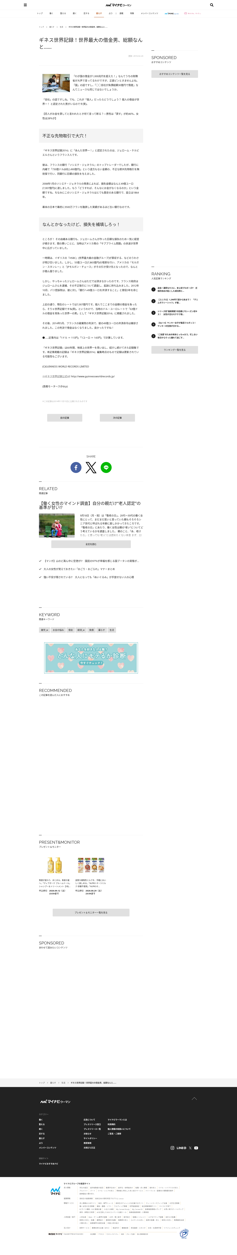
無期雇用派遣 (179, 1220)
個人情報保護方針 (142, 1234)
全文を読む (91, 544)
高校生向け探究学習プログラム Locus (109, 1198)
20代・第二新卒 (115, 1217)
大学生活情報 (174, 1203)
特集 (132, 13)
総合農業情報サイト (149, 1206)
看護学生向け (111, 1188)
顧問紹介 (100, 1220)
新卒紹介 (127, 1217)
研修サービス (84, 1228)
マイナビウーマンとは (117, 1119)
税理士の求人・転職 (87, 1220)
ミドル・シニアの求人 (106, 1191)
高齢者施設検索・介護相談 (139, 1212)
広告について (89, 1119)
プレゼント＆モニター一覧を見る (91, 912)
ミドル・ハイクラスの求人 (168, 1188)
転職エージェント (139, 1217)
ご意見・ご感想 (114, 1133)
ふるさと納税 (109, 1209)
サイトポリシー (90, 1138)
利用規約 (111, 1124)
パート (92, 1191)
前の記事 (64, 417)
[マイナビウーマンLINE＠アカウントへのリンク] (181, 1148)
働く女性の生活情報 (87, 1206)
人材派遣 (83, 1217)
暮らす (99, 13)
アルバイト (84, 1191)
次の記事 (117, 417)
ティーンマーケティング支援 (156, 1203)
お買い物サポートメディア (174, 1209)
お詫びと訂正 (89, 1147)
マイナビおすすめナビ (48, 1163)
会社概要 (93, 1234)
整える (63, 13)
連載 (121, 13)
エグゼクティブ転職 (155, 1217)
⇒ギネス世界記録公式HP (56, 376)
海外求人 (152, 1188)
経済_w (81, 629)
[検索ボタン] (212, 5)
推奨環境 (87, 1143)
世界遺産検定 (134, 1206)
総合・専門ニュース (105, 1203)
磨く (75, 13)
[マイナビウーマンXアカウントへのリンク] (190, 1148)
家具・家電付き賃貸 (87, 1212)
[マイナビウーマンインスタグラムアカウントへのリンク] (172, 1148)
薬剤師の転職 (111, 1220)
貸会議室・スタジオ (138, 1228)
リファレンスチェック (172, 1228)
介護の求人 (84, 1223)
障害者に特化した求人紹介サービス (130, 1191)
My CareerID (137, 1209)
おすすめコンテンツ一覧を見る (174, 73)
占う (111, 13)
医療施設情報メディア (153, 1209)
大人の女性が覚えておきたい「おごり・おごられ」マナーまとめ (79, 569)
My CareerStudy (123, 1209)
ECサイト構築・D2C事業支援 (90, 1209)
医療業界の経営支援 (97, 1223)
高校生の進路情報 (86, 1198)
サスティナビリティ (112, 1234)
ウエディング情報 (120, 1206)
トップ (40, 13)
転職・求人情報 (141, 1188)
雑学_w (44, 629)
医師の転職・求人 (152, 1220)
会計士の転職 (170, 1217)
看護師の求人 (123, 1220)
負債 (91, 629)
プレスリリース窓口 (92, 1124)
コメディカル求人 (137, 1220)
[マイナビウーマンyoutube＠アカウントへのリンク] (196, 1148)
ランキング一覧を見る (175, 349)
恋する (86, 13)
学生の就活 (84, 1188)
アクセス (101, 1234)
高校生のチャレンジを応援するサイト (130, 1203)
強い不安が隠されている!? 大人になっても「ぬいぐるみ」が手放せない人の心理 (88, 577)
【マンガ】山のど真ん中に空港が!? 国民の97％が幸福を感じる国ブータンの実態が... (91, 561)
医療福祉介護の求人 (87, 1194)
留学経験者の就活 (96, 1188)
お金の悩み (58, 629)
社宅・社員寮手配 (154, 1228)
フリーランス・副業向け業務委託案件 (159, 1191)
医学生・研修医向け (125, 1188)
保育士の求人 (167, 1220)
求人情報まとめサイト (88, 1203)
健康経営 (125, 1228)
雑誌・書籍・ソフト (104, 1206)
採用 (122, 1234)
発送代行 (116, 1228)
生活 (61, 27)
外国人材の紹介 (113, 1223)
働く (51, 13)
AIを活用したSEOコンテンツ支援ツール (112, 1212)
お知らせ (87, 1133)
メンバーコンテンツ (149, 13)
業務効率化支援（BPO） (101, 1228)
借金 (70, 629)
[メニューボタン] (25, 5)
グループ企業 (130, 1234)
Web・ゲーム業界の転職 (98, 1217)
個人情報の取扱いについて (119, 1129)
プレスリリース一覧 (92, 1129)
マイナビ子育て (165, 1206)
